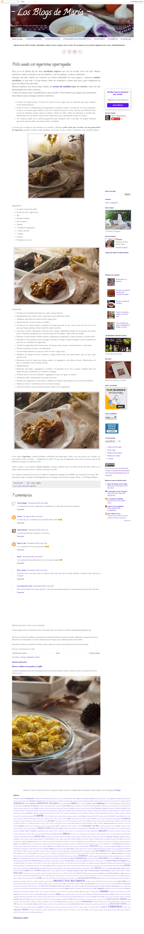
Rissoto (122, 888)
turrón (29, 907)
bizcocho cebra (79, 808)
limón (121, 851)
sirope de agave (109, 896)
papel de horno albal (64, 868)
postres (98, 878)
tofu (27, 904)
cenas (64, 818)
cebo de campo (17, 818)
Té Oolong (44, 901)
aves (49, 806)
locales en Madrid (27, 853)
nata (72, 861)
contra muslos (50, 826)
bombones (36, 810)
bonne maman (58, 810)
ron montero (45, 891)
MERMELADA (81, 858)
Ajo (14, 801)
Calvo (61, 813)
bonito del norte (44, 810)
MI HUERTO (103, 858)
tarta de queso (93, 899)
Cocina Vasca (57, 823)
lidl (118, 851)
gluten (53, 844)
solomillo (16, 899)
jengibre (108, 849)
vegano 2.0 (87, 907)
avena (46, 806)
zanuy (15, 912)
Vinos (86, 910)
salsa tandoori (51, 894)
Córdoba (74, 826)
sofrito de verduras (125, 896)
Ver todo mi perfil (121, 247)
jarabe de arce (97, 849)
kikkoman (121, 849)
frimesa (83, 841)
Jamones (90, 849)
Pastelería (128, 868)
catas (78, 816)
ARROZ (74, 803)
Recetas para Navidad (32, 888)
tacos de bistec (52, 899)
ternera (59, 901)
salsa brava (26, 894)
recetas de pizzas (75, 886)
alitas (75, 801)
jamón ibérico (70, 849)
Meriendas (67, 858)
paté (57, 870)
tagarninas (33, 486)
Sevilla (65, 896)
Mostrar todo (127, 520)
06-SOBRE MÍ (112, 39)
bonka (51, 810)
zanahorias (127, 910)
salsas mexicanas (66, 894)
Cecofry (38, 818)
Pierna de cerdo (81, 873)
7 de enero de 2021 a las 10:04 (37, 503)
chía (31, 821)
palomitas (16, 865)
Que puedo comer (111, 881)
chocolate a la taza (60, 821)
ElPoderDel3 (127, 834)
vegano (81, 907)
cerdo (68, 818)
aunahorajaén (35, 806)
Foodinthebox (17, 841)
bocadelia (111, 808)
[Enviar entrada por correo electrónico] (27, 483)
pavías (61, 870)
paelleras (119, 863)
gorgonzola (58, 844)
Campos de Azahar (94, 813)
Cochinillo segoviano (33, 823)
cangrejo (116, 813)
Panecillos (117, 865)
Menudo (55, 858)
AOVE (27, 803)
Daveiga (87, 831)
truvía (25, 907)
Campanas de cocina (76, 813)
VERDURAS (115, 906)
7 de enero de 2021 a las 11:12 (38, 530)
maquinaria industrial (46, 856)
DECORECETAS (113, 514)
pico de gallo (63, 873)
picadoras (49, 873)
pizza (34, 875)
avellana (41, 806)
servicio (57, 896)
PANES (127, 865)
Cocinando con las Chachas (117, 491)
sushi (36, 899)
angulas (128, 801)
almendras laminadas (88, 801)
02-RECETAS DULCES (52, 39)
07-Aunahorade (126, 39)
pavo (65, 870)
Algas (44, 801)
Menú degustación (47, 858)
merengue (61, 858)
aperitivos (33, 803)
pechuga (69, 870)
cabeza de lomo (97, 810)
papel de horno (52, 868)
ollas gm (75, 863)
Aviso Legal (111, 450)
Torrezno (45, 904)
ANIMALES (18, 803)
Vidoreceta (39, 910)
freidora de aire (37, 841)
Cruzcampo (91, 828)
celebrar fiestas (48, 818)
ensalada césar (50, 836)
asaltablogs (100, 803)
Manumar (16, 856)
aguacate (112, 798)
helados (25, 846)
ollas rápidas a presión (92, 863)
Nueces (109, 861)
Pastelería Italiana (18, 870)
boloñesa (16, 810)
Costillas (117, 826)
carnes (55, 816)
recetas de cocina (36, 886)
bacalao (64, 806)
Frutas (91, 841)
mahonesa (120, 853)
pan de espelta (72, 865)
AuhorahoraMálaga (114, 803)
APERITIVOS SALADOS (47, 803)
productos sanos (90, 881)
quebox (119, 881)
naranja (62, 861)
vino (76, 910)
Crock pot (55, 828)
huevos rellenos (116, 846)
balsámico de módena (82, 806)
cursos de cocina (63, 831)
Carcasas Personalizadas (20, 816)
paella (114, 863)
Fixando (112, 839)
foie (129, 839)
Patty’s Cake (21, 543)
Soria (24, 899)
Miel (117, 858)
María (120, 239)
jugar (116, 849)
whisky (101, 910)
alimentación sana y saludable (55, 801)
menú (40, 858)
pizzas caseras (44, 875)
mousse (53, 861)
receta (45, 883)
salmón (128, 891)
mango (129, 853)
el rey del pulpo (80, 834)
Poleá (35, 878)
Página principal (17, 39)
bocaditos (124, 808)
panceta (111, 865)
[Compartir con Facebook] (38, 483)
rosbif (51, 891)
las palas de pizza (75, 851)
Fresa (75, 841)
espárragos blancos (125, 836)
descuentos (111, 831)
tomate (30, 904)
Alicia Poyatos (22, 530)
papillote (72, 868)
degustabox (103, 831)
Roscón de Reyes (68, 891)
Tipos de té (124, 901)
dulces (66, 833)
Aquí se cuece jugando (115, 506)
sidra (68, 896)
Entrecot (79, 836)
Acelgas (92, 798)
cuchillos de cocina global (117, 828)
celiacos (60, 818)
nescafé (90, 861)
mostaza (48, 861)
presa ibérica (120, 878)
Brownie (74, 810)
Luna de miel (84, 853)
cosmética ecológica (105, 826)
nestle (23, 486)
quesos (37, 883)
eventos (57, 839)
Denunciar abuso (20, 918)
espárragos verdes (18, 839)
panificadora (25, 868)
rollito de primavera (24, 891)
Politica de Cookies (113, 456)
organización (103, 863)
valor (65, 907)
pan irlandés (95, 865)
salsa (21, 894)
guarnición (86, 844)
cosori (113, 826)
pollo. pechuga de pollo (63, 878)
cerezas (89, 818)
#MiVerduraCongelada (49, 798)
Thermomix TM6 (97, 901)
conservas (43, 826)
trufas (21, 907)
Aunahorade (26, 806)
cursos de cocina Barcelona (77, 831)
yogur (122, 910)
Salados (104, 891)
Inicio (58, 653)
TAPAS (70, 899)
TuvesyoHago (22, 503)
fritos (87, 841)
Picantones (55, 873)
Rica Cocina (21, 570)
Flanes (120, 839)
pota (114, 878)
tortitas (88, 904)
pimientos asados (119, 873)
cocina (42, 823)
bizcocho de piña (89, 808)
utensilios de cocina (43, 907)
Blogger (118, 790)
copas (69, 826)
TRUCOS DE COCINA (118, 904)
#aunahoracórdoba (18, 798)
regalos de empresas (75, 888)
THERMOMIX (86, 901)
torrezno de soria (53, 904)
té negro (38, 901)
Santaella (101, 894)
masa (110, 856)
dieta (20, 834)
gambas (24, 844)
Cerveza (94, 818)
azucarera (58, 806)
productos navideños (33, 881)
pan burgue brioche (62, 865)
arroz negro (81, 803)
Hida (33, 846)
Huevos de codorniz (105, 846)
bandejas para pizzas (107, 806)
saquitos (107, 894)
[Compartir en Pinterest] (40, 483)
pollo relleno (52, 878)
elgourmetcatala (118, 834)
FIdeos (78, 839)
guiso (97, 844)
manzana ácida (23, 856)
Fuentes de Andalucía (113, 841)
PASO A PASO (90, 868)
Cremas (25, 828)
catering (82, 816)
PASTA (98, 868)
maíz (124, 853)
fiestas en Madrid (94, 839)
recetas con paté (99, 883)
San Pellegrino (88, 894)
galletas (15, 844)
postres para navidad (107, 878)
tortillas (77, 904)
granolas (73, 844)
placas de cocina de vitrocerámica (101, 875)
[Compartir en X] (36, 483)
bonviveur (65, 810)
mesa (88, 858)
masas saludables (22, 858)
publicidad (99, 881)
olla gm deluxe (55, 863)
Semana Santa (42, 896)
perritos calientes (125, 870)
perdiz (114, 870)
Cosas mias (86, 826)
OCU (26, 863)
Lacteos (60, 851)
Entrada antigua (94, 653)
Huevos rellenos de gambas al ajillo (27, 666)
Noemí (19, 516)
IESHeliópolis (17, 849)
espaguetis (109, 836)
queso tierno (30, 883)
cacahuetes (110, 810)
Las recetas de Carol (24, 586)
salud (81, 894)
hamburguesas (117, 844)
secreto (129, 894)
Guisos (101, 844)
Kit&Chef (128, 849)
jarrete (104, 849)
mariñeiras (75, 856)
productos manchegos (19, 881)
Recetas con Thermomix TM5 (22, 886)
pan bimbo (53, 865)
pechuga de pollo (78, 870)
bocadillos (118, 808)
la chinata (35, 851)
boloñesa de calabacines (26, 810)
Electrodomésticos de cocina (105, 834)
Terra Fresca (77, 901)
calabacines (29, 813)
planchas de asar (115, 875)
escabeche (89, 836)
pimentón (89, 873)
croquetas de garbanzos (70, 828)
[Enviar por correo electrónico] (32, 483)
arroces (68, 803)
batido (20, 808)
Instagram (25, 849)
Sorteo (28, 899)
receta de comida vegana (55, 883)
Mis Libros (28, 861)
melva (37, 858)
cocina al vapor (48, 823)
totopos (103, 904)
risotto (118, 888)
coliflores (100, 823)
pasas (84, 868)
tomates (35, 904)
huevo (87, 846)
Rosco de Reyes (58, 891)
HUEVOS (94, 846)
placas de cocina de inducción (82, 875)
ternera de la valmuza (68, 901)
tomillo (40, 904)
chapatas (22, 821)
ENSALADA (39, 836)
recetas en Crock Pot (86, 886)
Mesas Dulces (94, 858)
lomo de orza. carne (42, 853)
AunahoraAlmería (125, 803)
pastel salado (120, 868)
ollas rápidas (82, 863)
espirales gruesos (38, 839)
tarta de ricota (102, 899)
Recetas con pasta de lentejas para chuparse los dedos (123, 292)
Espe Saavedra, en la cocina (117, 484)
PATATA (38, 870)
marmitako (106, 856)
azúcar (53, 806)
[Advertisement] (121, 72)
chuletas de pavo (110, 821)
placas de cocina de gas (66, 875)
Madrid (98, 853)
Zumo (19, 912)
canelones (111, 813)
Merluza (73, 858)
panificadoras (44, 868)
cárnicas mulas (62, 816)
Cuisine (22, 831)
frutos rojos (96, 841)
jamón (52, 849)
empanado (31, 836)
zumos (23, 912)
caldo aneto (51, 813)
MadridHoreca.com (105, 853)
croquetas (61, 828)
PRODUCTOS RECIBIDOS (69, 880)
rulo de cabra (78, 891)
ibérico (124, 846)
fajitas (65, 839)
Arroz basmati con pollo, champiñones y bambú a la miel (123, 325)
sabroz (97, 891)
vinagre (45, 910)
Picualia (69, 873)
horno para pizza (74, 846)
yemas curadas (116, 910)
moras (44, 861)
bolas (129, 808)
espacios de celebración (99, 836)
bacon (69, 806)
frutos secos (103, 841)
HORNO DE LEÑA (62, 846)
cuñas (46, 831)
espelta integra (28, 839)
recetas (64, 883)
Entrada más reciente (19, 653)
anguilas (123, 801)
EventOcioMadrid (49, 839)
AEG (100, 798)
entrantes (74, 836)
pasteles (27, 870)
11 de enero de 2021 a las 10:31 (37, 570)
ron (41, 891)
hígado (45, 846)
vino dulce (81, 910)
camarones (67, 813)
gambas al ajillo (32, 844)
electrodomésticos (91, 834)
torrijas (60, 904)
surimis (32, 899)
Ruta (84, 891)
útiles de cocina (54, 907)
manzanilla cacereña (34, 856)
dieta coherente (26, 834)
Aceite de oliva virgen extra (75, 798)
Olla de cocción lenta (44, 863)
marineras (69, 856)
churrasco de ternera (121, 821)
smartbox (116, 896)
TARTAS (123, 899)
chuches (103, 821)
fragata (24, 841)
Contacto (110, 458)
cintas (129, 821)
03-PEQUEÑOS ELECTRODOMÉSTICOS (77, 39)
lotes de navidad (75, 853)
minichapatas (127, 858)
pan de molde (80, 865)
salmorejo (16, 894)
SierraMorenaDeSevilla (77, 896)
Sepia (52, 896)
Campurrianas (104, 813)
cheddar (28, 821)
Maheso (114, 853)
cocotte (64, 823)
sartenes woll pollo (120, 894)
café (121, 810)
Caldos (57, 813)
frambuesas (29, 841)
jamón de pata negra (60, 849)
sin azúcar (87, 896)
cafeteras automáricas (19, 813)
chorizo (88, 821)
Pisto (30, 875)
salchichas (112, 891)
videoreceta (17, 910)
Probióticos (127, 878)
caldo (46, 813)
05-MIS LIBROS (99, 39)
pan (48, 865)
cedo (42, 818)
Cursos (56, 831)
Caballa (90, 810)
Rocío (19, 557)
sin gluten (93, 896)
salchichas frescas (121, 891)
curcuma (50, 831)
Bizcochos (98, 808)
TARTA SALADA (112, 899)
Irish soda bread (38, 849)
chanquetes (16, 821)
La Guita (41, 851)
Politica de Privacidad (114, 453)
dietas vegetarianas (37, 834)
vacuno (62, 907)
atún (107, 803)
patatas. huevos (50, 870)
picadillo (37, 873)
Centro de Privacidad (114, 447)
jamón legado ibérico (81, 849)
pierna (74, 873)
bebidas (36, 808)
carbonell (128, 813)
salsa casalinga (34, 894)
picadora (43, 873)
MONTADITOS (37, 861)
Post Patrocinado (83, 878)
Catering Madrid (119, 816)
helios (30, 846)
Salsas (58, 894)
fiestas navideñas (105, 839)
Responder (20, 509)
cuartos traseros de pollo (102, 828)
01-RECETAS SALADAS (34, 39)
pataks (32, 870)
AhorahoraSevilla (121, 798)
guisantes (92, 844)
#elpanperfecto (38, 798)
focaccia (125, 839)
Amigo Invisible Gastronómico (103, 801)
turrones (34, 907)
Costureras (124, 826)
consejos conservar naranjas (32, 826)
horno (54, 846)
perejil (118, 870)
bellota (47, 808)
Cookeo (57, 826)
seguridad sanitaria (31, 896)
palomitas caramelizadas (26, 865)
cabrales (104, 810)
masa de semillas (126, 856)
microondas (112, 858)
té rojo (50, 901)
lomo (34, 853)
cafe (118, 810)
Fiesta (82, 839)
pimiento (95, 873)
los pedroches (53, 853)
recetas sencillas (59, 888)
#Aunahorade (29, 798)
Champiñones (126, 818)
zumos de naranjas (30, 912)
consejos (21, 826)
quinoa (41, 883)
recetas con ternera (110, 883)
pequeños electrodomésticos (102, 870)
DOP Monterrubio (48, 834)
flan (117, 839)
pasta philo (113, 868)
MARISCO (83, 856)
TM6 (14, 904)
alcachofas (39, 801)
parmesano (79, 868)
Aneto (118, 801)
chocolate (51, 821)
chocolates (83, 821)
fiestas (87, 839)
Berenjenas (60, 808)
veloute (93, 907)
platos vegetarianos (28, 878)
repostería (100, 888)
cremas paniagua (32, 828)
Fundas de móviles (125, 841)
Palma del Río (126, 863)
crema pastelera (17, 828)
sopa (21, 899)
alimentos (67, 801)
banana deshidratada (95, 806)
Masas (15, 858)
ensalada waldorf (59, 836)
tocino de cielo (21, 904)
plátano (123, 875)
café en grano (127, 810)
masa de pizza (117, 856)
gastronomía (47, 844)
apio (60, 803)
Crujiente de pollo (83, 828)
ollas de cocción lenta (66, 863)
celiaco (55, 818)
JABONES (46, 849)
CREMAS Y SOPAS (44, 828)
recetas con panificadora (87, 883)
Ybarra (109, 910)
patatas (44, 870)
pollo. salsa (74, 878)
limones (125, 851)
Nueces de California (119, 861)
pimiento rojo (103, 873)
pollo (27, 486)
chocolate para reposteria (72, 821)
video (125, 907)
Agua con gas (106, 798)
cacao (115, 810)
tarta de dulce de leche (82, 899)
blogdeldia (105, 808)
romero (37, 891)
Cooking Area (64, 826)
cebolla (25, 818)
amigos (115, 801)
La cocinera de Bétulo (115, 499)
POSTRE (93, 878)
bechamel (41, 808)
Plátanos (128, 875)
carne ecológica (49, 816)
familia (74, 839)
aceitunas (86, 798)
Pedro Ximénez (89, 870)
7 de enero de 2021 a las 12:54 (37, 543)
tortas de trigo (66, 904)
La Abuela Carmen (27, 851)
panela (122, 865)
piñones (20, 875)
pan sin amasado (104, 865)
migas (120, 858)
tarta (74, 899)
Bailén (73, 806)
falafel (69, 839)
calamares (41, 813)
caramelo (122, 813)
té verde (54, 901)
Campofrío (85, 813)
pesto (33, 873)
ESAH (84, 836)
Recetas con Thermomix (123, 883)
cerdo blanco (75, 818)
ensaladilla (68, 836)
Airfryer (128, 798)
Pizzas (38, 875)
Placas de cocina (53, 875)
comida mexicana (108, 823)
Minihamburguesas (18, 861)
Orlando (110, 863)
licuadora (113, 851)
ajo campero (19, 801)
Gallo (20, 844)
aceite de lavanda (61, 798)
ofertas (30, 863)
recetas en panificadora (112, 886)
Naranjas (67, 861)
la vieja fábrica (53, 851)
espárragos (116, 836)
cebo (129, 816)
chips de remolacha (41, 821)
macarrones (92, 853)
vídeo (129, 907)
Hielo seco (39, 846)
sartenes (112, 894)
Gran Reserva (66, 844)
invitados (30, 849)
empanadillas (24, 836)
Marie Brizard (62, 856)
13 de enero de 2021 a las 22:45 (43, 586)
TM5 (129, 901)
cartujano (69, 816)
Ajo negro (26, 801)
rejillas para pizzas (87, 888)
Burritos (85, 810)
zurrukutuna (39, 912)
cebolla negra (31, 818)
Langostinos (66, 851)
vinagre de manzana (63, 910)
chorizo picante (95, 821)
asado (19, 486)
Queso (124, 881)
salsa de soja (43, 894)
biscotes (66, 808)
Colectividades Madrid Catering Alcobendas (79, 823)
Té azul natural (25, 901)
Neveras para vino (101, 861)
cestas (98, 818)
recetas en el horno (99, 886)
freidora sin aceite (69, 841)
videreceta (33, 910)
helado (21, 846)
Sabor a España (90, 891)
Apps (63, 803)
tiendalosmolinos (115, 901)
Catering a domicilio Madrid (106, 816)
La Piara (46, 851)
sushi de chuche (42, 899)
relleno (95, 888)
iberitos (128, 846)
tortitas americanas (95, 904)
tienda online (106, 901)
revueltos (113, 888)
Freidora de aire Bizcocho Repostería (52, 841)
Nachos (58, 861)
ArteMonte (88, 803)
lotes (68, 853)
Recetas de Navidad (64, 886)
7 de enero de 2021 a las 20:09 (32, 557)
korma (15, 851)
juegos (113, 849)
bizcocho (71, 808)
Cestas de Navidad (106, 818)
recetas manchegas (125, 886)
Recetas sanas (51, 888)
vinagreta (72, 910)
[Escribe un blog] (34, 483)
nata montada (78, 861)
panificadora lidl (35, 868)
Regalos (67, 888)
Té (19, 901)
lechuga (92, 851)
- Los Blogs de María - (50, 13)
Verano (98, 907)
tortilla (73, 904)
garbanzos (40, 844)
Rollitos (32, 891)
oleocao (35, 863)
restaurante (107, 888)
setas (61, 896)
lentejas (108, 851)
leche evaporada (85, 851)
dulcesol (73, 834)
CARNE (39, 815)
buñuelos (79, 810)
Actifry (97, 798)
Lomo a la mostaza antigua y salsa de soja (122, 314)
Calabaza (35, 813)
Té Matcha (33, 901)
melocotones (31, 858)
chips (34, 821)
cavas (125, 816)
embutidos (16, 836)
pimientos (110, 873)
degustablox (94, 831)
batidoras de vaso (28, 808)
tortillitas (82, 904)
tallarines (65, 899)
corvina (79, 826)
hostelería (82, 846)
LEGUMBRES (100, 851)
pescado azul (27, 873)
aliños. (72, 801)
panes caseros (17, 868)
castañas (74, 816)
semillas (48, 896)
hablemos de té (108, 844)
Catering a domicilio (91, 816)
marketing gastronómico (96, 856)
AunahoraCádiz (17, 806)
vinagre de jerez (52, 910)
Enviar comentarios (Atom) (30, 657)
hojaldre (49, 846)
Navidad (84, 861)
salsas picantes (75, 894)
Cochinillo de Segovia (20, 823)
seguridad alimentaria (19, 896)
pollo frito (45, 878)
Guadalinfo (79, 844)
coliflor (95, 823)
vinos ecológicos (94, 910)
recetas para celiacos (19, 888)
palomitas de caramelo (40, 865)
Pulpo (104, 881)
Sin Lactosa (100, 896)
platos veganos (17, 878)
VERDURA (103, 907)
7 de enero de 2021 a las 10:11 (32, 516)
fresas (79, 841)
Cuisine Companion (31, 831)
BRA (69, 810)
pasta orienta (105, 868)
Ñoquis (22, 863)
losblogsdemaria (62, 853)
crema (129, 826)
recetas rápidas (42, 888)
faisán (61, 839)
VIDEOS (25, 909)
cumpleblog (40, 831)
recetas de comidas (62, 86)
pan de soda (88, 865)
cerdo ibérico (83, 818)
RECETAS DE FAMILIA (49, 886)
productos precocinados (46, 881)
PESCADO (18, 873)
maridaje (55, 856)
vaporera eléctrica (73, 907)
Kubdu (19, 851)
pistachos (26, 875)
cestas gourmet (116, 818)
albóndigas (32, 801)
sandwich (95, 894)
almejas (80, 801)
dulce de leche (58, 834)
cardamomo (31, 816)
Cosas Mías (95, 826)
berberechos (53, 808)
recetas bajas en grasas (73, 883)
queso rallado (23, 883)
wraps (105, 910)
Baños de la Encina (119, 806)
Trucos (108, 904)
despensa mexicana (121, 831)
